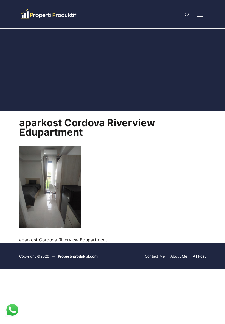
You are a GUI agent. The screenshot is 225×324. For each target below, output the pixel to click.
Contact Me (155, 256)
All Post (199, 256)
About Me (178, 256)
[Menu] (200, 14)
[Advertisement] (112, 69)
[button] (187, 14)
